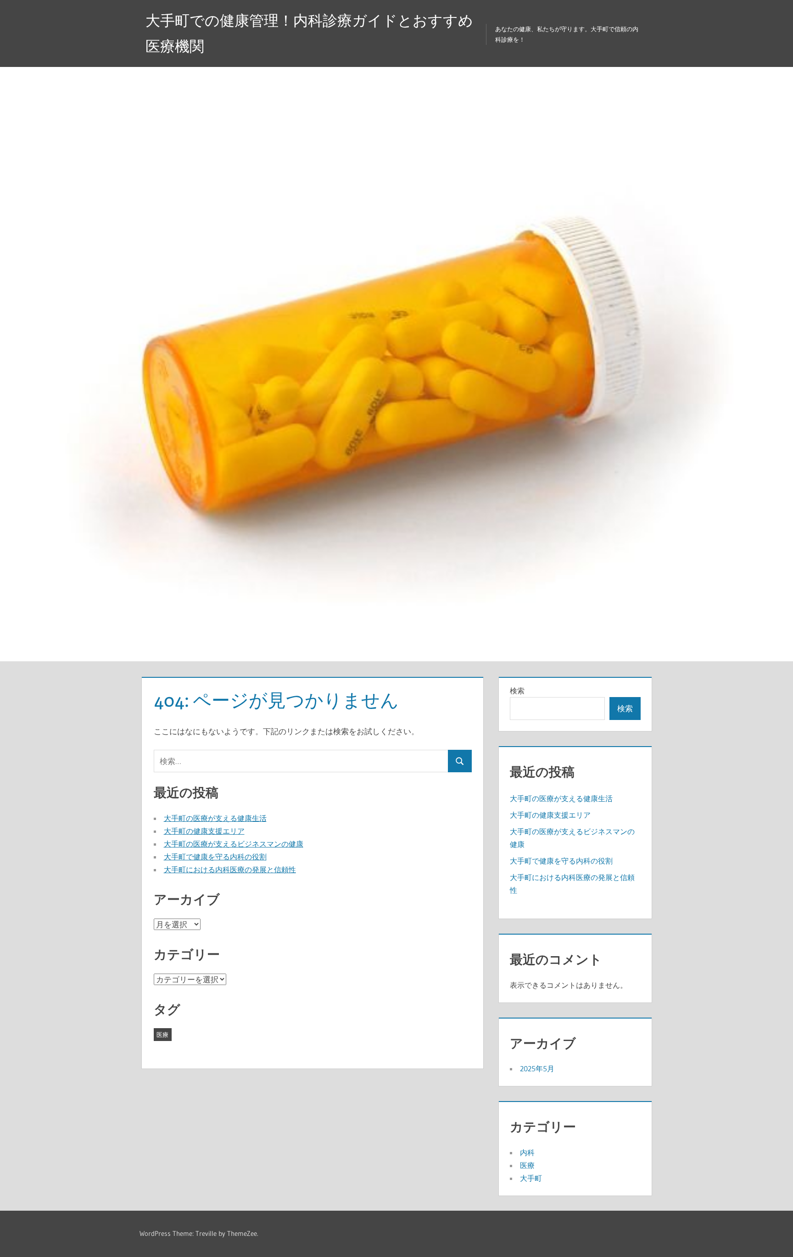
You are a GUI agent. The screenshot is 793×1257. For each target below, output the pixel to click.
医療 (162, 1034)
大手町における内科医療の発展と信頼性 (230, 869)
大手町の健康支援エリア (204, 831)
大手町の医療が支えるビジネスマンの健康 (233, 843)
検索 (517, 690)
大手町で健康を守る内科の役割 (215, 856)
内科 (527, 1152)
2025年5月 (537, 1068)
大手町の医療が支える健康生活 (215, 818)
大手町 (531, 1178)
